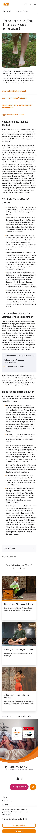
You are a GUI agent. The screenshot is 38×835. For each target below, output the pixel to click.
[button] (6, 4)
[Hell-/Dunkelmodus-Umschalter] (20, 778)
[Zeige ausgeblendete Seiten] (12, 716)
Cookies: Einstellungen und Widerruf (14, 819)
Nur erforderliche (19, 826)
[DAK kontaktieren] (33, 787)
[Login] (30, 4)
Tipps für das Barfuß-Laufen (13, 115)
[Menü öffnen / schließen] (35, 4)
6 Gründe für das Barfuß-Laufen (14, 98)
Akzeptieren (19, 831)
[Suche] (25, 4)
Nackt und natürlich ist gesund (14, 91)
